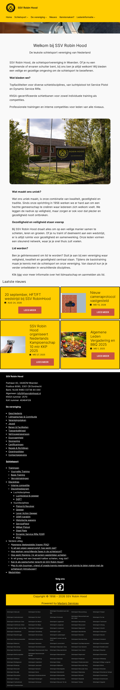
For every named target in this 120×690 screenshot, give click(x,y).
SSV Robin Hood (28, 7)
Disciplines (13, 482)
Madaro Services (68, 603)
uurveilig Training (21, 471)
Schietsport (12, 461)
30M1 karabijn (23, 516)
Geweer (20, 509)
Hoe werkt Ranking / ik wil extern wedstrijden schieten (38, 555)
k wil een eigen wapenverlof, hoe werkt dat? (34, 548)
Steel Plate (21, 530)
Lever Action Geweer (26, 513)
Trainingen (13, 467)
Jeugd (11, 423)
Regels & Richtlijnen (18, 448)
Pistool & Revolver (25, 506)
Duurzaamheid (15, 437)
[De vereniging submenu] (46, 17)
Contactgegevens (17, 455)
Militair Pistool (23, 527)
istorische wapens (27, 520)
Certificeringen (15, 444)
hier (19, 274)
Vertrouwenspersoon (18, 434)
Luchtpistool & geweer (27, 495)
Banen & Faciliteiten (18, 427)
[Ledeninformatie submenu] (94, 17)
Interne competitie (20, 485)
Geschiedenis (15, 413)
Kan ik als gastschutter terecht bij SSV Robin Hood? (37, 561)
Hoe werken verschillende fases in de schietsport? (36, 551)
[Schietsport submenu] (27, 17)
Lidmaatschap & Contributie (22, 416)
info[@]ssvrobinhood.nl (29, 393)
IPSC (18, 537)
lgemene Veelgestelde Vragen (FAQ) (30, 544)
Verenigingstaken (17, 420)
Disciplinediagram (20, 488)
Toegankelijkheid (17, 430)
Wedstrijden (14, 572)
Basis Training (18, 475)
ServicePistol (22, 523)
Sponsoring (14, 441)
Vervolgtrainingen (20, 478)
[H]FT (19, 499)
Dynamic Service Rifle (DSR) (30, 534)
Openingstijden (16, 451)
